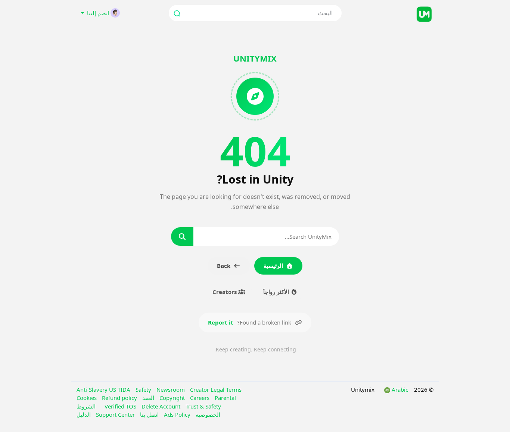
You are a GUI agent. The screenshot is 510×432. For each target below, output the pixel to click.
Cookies (87, 397)
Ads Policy (176, 414)
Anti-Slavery (93, 389)
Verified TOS (121, 406)
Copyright (172, 397)
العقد (147, 397)
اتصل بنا (149, 414)
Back (223, 265)
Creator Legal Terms (216, 389)
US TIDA (120, 389)
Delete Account (162, 406)
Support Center (114, 414)
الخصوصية (207, 414)
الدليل (84, 414)
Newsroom (171, 389)
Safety (144, 389)
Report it (220, 322)
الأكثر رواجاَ (276, 291)
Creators (225, 291)
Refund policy (119, 397)
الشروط (86, 406)
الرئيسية (273, 265)
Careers (200, 397)
